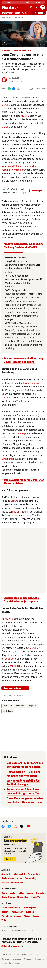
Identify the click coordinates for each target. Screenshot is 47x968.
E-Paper (8, 2)
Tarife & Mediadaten (23, 954)
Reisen (36, 916)
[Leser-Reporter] (31, 7)
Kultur (21, 893)
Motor (27, 916)
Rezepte (5, 912)
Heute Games (8, 897)
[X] (9, 826)
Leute (12, 893)
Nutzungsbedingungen (34, 959)
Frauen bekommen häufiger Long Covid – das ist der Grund (24, 360)
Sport (17, 13)
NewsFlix (39, 2)
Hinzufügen (37, 191)
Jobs (28, 2)
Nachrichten (7, 878)
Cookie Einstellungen (10, 963)
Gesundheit (19, 17)
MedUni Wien (8, 711)
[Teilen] (18, 89)
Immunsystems (23, 433)
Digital (30, 893)
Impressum (6, 954)
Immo (19, 2)
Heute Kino (22, 897)
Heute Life (16, 78)
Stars (4, 893)
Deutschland (34, 874)
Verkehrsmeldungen (11, 916)
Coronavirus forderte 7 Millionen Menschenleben (24, 481)
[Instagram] (15, 826)
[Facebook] (13, 88)
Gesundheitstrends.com (22, 930)
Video (4, 920)
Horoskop (41, 893)
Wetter (5, 882)
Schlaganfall (7, 458)
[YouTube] (28, 826)
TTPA (36, 954)
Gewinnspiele (29, 907)
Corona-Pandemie (31, 383)
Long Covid (10, 658)
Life (11, 17)
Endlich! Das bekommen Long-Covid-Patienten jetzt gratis (22, 599)
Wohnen (30, 912)
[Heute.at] (8, 7)
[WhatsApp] (9, 88)
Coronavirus (20, 706)
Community (30, 878)
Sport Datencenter (10, 907)
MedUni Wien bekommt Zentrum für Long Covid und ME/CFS (23, 245)
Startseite (4, 17)
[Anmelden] (36, 7)
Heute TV (35, 897)
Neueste (39, 13)
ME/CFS (5, 104)
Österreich (7, 13)
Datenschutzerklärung (11, 959)
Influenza (6, 397)
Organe (14, 500)
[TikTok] (21, 826)
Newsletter (17, 882)
